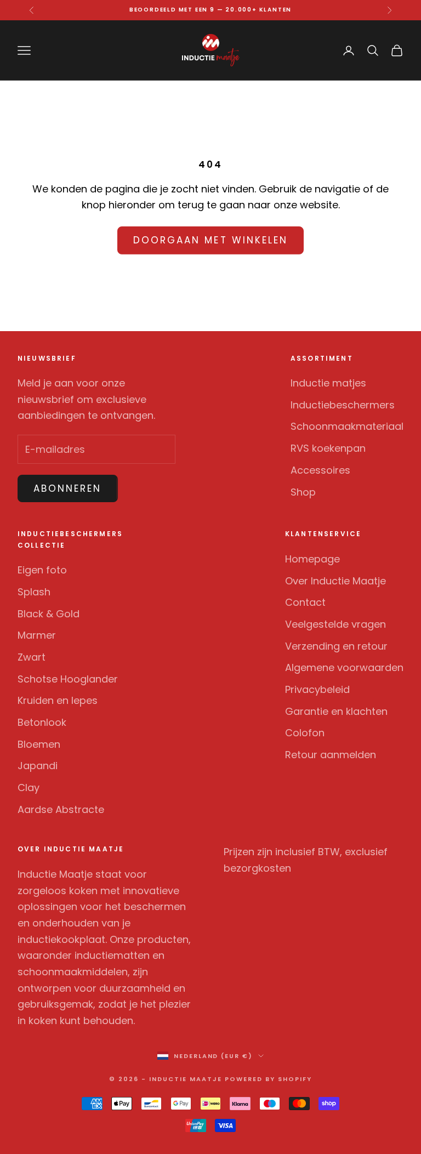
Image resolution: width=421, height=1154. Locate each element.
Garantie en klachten (336, 711)
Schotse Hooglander (68, 679)
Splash (34, 592)
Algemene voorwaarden (344, 667)
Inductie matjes (328, 383)
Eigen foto (42, 570)
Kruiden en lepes (58, 700)
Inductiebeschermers (343, 405)
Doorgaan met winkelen (210, 240)
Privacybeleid (317, 689)
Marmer (37, 635)
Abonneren (67, 488)
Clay (28, 787)
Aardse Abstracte (61, 809)
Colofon (305, 733)
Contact (305, 602)
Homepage (312, 559)
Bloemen (39, 744)
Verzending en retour (336, 646)
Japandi (38, 765)
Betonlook (42, 722)
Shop (303, 492)
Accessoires (320, 470)
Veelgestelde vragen (335, 624)
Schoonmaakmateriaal (347, 426)
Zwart (31, 657)
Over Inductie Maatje (335, 581)
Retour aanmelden (330, 754)
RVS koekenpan (328, 448)
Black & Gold (48, 614)
